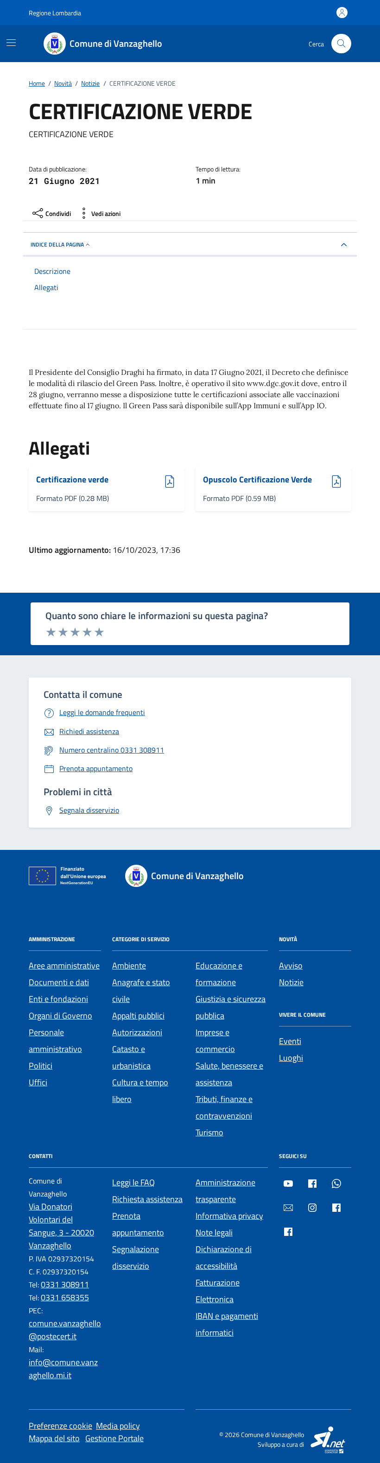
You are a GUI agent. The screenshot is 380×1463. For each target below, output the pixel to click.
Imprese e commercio (215, 1040)
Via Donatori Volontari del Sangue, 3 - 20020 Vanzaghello (61, 1226)
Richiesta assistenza (147, 1199)
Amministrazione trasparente (225, 1190)
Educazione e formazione (219, 973)
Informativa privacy (229, 1216)
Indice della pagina (57, 244)
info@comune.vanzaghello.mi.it (63, 1368)
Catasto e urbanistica (131, 1057)
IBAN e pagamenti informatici (227, 1324)
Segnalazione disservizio (135, 1257)
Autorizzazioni (137, 1032)
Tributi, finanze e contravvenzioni (224, 1107)
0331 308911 (65, 1284)
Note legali (214, 1232)
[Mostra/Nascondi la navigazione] (11, 42)
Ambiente (129, 965)
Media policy (118, 1425)
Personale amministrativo (55, 1040)
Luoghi (291, 1057)
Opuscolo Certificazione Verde (257, 480)
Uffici (38, 1082)
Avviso (291, 965)
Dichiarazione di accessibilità (224, 1257)
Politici (40, 1065)
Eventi (290, 1041)
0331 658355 (65, 1297)
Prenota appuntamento (138, 1224)
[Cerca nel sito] (341, 44)
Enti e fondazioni (58, 999)
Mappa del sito (54, 1438)
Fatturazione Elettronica (218, 1290)
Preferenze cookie (60, 1425)
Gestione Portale (114, 1438)
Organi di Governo (60, 1015)
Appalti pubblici (138, 1015)
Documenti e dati (59, 982)
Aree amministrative (64, 965)
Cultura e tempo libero (140, 1090)
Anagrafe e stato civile (141, 990)
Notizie (291, 982)
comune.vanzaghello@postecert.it (65, 1330)
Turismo (209, 1132)
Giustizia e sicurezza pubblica (231, 1007)
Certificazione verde (72, 480)
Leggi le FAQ (133, 1182)
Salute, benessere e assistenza (229, 1074)
